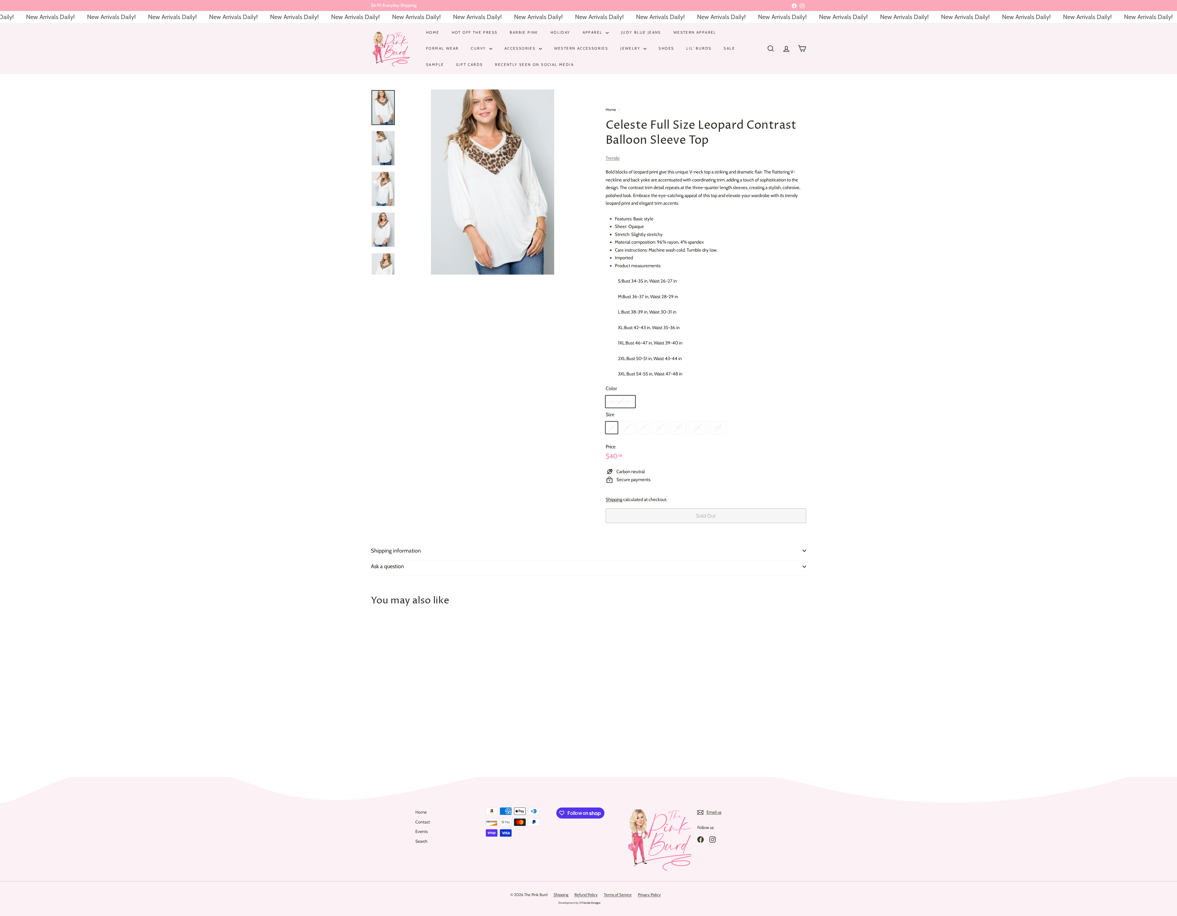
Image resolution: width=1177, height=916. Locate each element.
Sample (435, 64)
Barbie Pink (524, 32)
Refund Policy (586, 894)
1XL (678, 427)
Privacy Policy (649, 894)
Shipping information (396, 550)
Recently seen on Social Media (534, 64)
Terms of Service (618, 894)
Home (433, 32)
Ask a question (387, 566)
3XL (718, 427)
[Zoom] (492, 182)
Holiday (560, 32)
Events (421, 831)
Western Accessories (581, 48)
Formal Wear (442, 48)
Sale (729, 48)
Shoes (666, 48)
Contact (422, 822)
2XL (698, 427)
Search (421, 841)
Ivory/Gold (620, 401)
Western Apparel (694, 32)
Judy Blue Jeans (641, 32)
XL (659, 427)
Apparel (593, 32)
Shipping (614, 499)
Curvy (479, 48)
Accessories (521, 48)
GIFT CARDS (469, 64)
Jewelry (631, 48)
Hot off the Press (475, 32)
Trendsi (612, 158)
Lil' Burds (698, 48)
